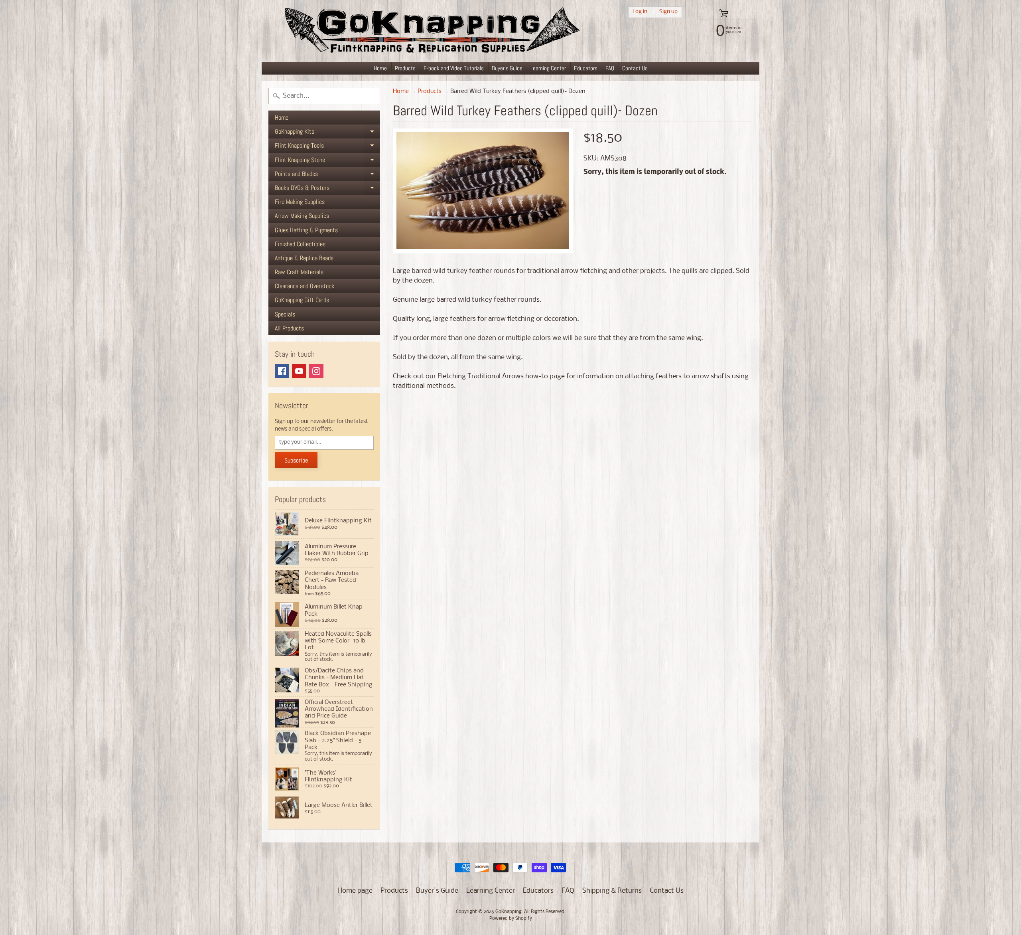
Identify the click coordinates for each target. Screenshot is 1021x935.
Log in (640, 12)
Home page (355, 891)
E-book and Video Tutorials (454, 68)
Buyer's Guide (507, 68)
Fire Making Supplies (300, 202)
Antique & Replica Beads (304, 258)
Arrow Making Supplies (302, 216)
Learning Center (548, 68)
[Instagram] (316, 371)
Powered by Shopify (510, 918)
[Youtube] (299, 371)
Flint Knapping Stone (327, 161)
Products (405, 68)
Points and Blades (327, 175)
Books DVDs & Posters (327, 189)
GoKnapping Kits (327, 132)
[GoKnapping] (431, 30)
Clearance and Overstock (304, 286)
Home (380, 68)
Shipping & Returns (612, 891)
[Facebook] (282, 371)
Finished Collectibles (300, 244)
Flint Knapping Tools (327, 146)
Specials (285, 314)
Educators (585, 68)
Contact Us (635, 68)
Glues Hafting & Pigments (306, 230)
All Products (289, 328)
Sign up (668, 12)
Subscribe (296, 460)
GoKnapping (508, 911)
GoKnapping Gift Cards (302, 300)
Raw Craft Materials (299, 272)
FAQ (609, 68)
